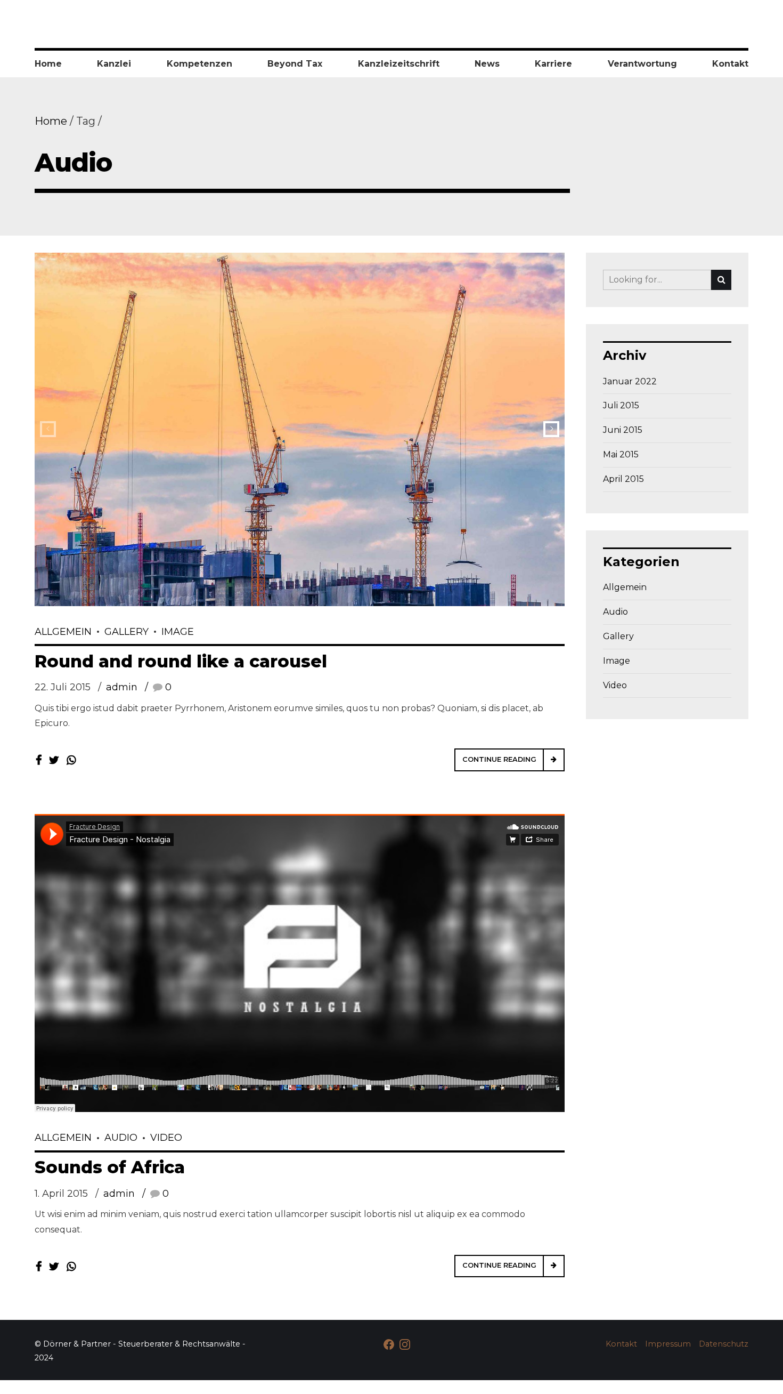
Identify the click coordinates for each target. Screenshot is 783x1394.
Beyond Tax (294, 64)
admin (121, 687)
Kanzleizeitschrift (398, 64)
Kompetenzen (199, 64)
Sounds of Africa (110, 1167)
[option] (300, 429)
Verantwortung (642, 64)
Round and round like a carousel (181, 661)
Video (166, 1137)
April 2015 (623, 479)
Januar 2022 (630, 381)
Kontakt (730, 64)
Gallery (126, 632)
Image (177, 632)
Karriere (553, 64)
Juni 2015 (622, 430)
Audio (120, 1137)
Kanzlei (114, 64)
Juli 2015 (621, 405)
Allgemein (63, 632)
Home (48, 64)
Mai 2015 (621, 454)
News (487, 64)
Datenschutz (723, 1344)
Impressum (668, 1344)
